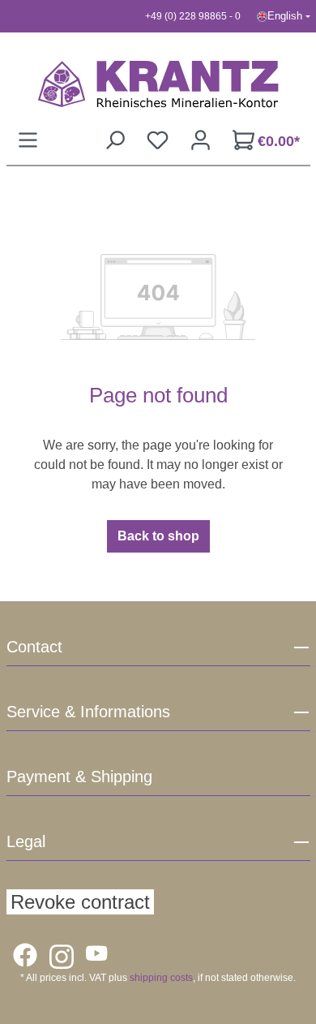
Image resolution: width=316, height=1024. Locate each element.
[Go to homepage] (158, 83)
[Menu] (27, 140)
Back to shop (158, 536)
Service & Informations (88, 712)
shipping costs (161, 977)
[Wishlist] (157, 140)
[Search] (114, 140)
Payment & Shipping (79, 776)
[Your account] (200, 140)
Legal (25, 841)
